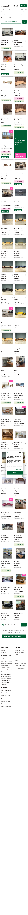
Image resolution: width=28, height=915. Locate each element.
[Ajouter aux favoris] (12, 41)
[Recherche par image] (22, 10)
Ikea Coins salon (19, 657)
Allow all (14, 472)
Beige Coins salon (5, 701)
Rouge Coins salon (6, 706)
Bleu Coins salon (5, 704)
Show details (18, 469)
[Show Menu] (26, 10)
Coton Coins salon (6, 690)
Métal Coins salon (5, 695)
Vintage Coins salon (20, 668)
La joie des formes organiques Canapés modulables (6, 657)
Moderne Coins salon (20, 663)
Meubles (9, 15)
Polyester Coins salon (6, 692)
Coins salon (23, 15)
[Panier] (14, 6)
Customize (14, 475)
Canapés (15, 15)
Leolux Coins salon (19, 650)
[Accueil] (6, 6)
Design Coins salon (20, 665)
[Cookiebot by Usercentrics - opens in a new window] (18, 452)
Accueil (3, 15)
